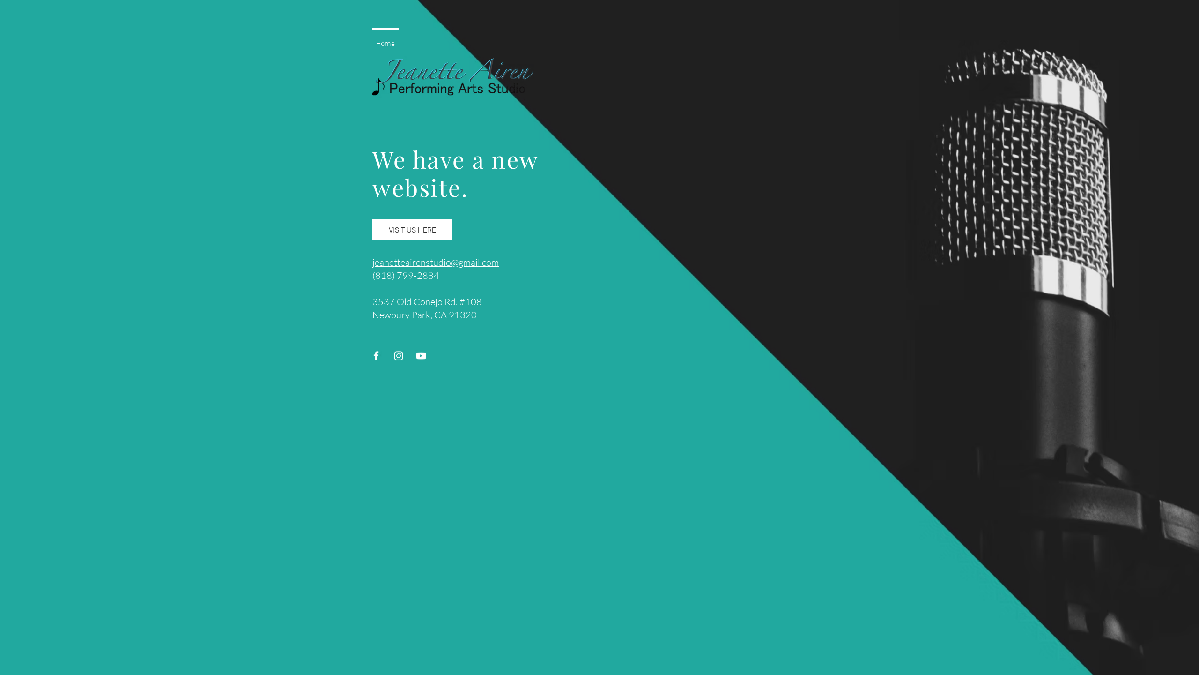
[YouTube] (421, 356)
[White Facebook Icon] (376, 356)
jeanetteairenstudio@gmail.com (435, 262)
